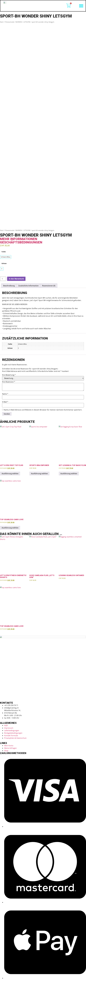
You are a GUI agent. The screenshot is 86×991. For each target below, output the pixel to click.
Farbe (4, 251)
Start (1, 22)
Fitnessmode (9, 22)
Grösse (4, 263)
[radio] (5, 257)
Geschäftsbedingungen (21, 242)
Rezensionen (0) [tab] (48, 286)
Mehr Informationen (18, 239)
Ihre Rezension (8, 382)
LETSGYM (26, 22)
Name (5, 394)
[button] (81, 5)
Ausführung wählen (10, 473)
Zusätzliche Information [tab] (28, 286)
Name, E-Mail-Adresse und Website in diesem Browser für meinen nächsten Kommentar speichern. (43, 410)
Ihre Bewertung (9, 375)
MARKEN (19, 22)
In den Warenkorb (16, 279)
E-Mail (5, 402)
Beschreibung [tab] (9, 286)
